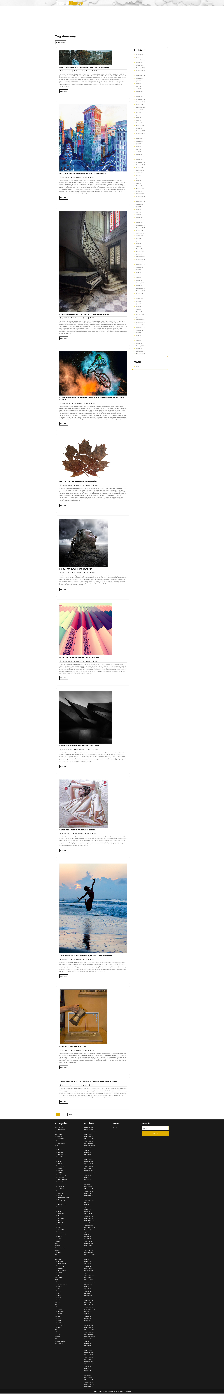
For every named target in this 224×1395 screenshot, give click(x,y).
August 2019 (139, 78)
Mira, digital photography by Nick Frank (79, 657)
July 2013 (138, 270)
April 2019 (138, 89)
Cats (59, 1332)
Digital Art (60, 1168)
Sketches (60, 1216)
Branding (60, 1261)
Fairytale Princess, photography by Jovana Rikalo (84, 67)
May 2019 (138, 86)
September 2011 (140, 327)
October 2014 (139, 230)
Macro (60, 1202)
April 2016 (138, 183)
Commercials (61, 1129)
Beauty (58, 1241)
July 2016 (138, 175)
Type (59, 1275)
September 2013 (140, 264)
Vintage (60, 1236)
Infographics (61, 1182)
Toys (57, 1339)
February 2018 (140, 125)
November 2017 (140, 133)
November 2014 (140, 228)
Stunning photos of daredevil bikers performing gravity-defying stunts (91, 399)
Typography (61, 1232)
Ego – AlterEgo (60, 42)
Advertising (59, 1127)
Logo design (61, 1266)
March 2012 (139, 312)
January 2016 (139, 191)
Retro (59, 1211)
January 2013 (139, 285)
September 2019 (140, 75)
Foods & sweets (62, 1284)
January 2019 (139, 96)
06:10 (91, 318)
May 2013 (138, 275)
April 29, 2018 (65, 318)
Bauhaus (60, 1152)
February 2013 (140, 283)
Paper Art (60, 1195)
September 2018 (140, 107)
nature (59, 1293)
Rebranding (61, 1272)
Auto (59, 1282)
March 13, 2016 (65, 403)
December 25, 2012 (66, 661)
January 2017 (139, 159)
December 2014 (140, 225)
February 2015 (140, 220)
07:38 (94, 749)
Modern (60, 1191)
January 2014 (139, 254)
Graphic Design (62, 1175)
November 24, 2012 (66, 749)
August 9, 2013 (65, 573)
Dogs (59, 1334)
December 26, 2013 (66, 485)
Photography (61, 1200)
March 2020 (139, 62)
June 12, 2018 (65, 177)
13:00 (94, 485)
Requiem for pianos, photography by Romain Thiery (84, 314)
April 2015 (138, 214)
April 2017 (138, 152)
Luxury (59, 1291)
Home (87, 1370)
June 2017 (138, 146)
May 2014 (138, 243)
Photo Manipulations (63, 1197)
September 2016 (140, 170)
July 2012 (138, 301)
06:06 (91, 177)
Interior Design (62, 1143)
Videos (60, 1327)
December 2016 (140, 162)
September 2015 (140, 201)
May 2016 (138, 180)
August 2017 (139, 141)
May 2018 (138, 117)
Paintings (60, 1193)
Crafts (58, 1245)
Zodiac (59, 1300)
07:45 (94, 71)
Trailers (60, 1313)
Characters (61, 1159)
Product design (62, 1270)
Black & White (61, 1154)
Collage (60, 1163)
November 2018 (140, 102)
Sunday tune (61, 1325)
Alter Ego (59, 1132)
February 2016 (140, 188)
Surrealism (61, 1225)
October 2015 (139, 199)
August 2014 (139, 235)
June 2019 (138, 83)
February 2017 (140, 157)
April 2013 (138, 277)
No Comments (77, 71)
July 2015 (138, 207)
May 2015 (138, 212)
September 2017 (140, 138)
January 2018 (139, 128)
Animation (59, 1134)
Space (58, 1336)
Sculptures (61, 1213)
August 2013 (139, 267)
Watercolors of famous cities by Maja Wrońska (83, 174)
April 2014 (138, 246)
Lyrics (59, 1322)
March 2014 (139, 249)
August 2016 (139, 172)
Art (57, 1145)
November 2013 (140, 259)
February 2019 (140, 94)
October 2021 (139, 57)
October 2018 (139, 104)
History (60, 1286)
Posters (60, 1309)
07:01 (92, 403)
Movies (58, 1305)
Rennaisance (61, 1209)
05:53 (91, 1050)
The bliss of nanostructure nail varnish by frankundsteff (88, 1081)
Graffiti (60, 1172)
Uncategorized (60, 1341)
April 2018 (138, 120)
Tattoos (60, 1227)
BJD (57, 1243)
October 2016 (139, 167)
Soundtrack (61, 1311)
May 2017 (138, 149)
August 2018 (139, 110)
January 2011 (139, 348)
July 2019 (138, 81)
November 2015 (140, 196)
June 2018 (138, 115)
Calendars (61, 1157)
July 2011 (138, 333)
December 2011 (140, 319)
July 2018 (138, 112)
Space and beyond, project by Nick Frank (79, 746)
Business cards (62, 1263)
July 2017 (138, 144)
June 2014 (138, 241)
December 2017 (140, 131)
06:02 (91, 959)
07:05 (93, 833)
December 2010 (140, 351)
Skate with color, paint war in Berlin (77, 830)
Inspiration (89, 1389)
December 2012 (140, 288)
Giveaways (59, 1257)
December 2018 (140, 99)
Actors (59, 1307)
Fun (57, 1255)
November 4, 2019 (66, 71)
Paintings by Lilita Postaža (72, 1046)
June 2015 (138, 209)
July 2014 (138, 238)
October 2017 (139, 136)
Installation (59, 1277)
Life (57, 1280)
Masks (58, 1302)
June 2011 (138, 335)
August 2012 (139, 298)
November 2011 (140, 322)
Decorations (61, 1138)
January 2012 (139, 317)
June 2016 (138, 178)
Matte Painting (62, 1184)
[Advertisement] (111, 19)
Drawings (60, 1170)
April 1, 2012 (64, 1085)
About (87, 1374)
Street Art (60, 1222)
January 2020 (139, 65)
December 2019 (140, 68)
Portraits (60, 1207)
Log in (137, 366)
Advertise (88, 1379)
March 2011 (139, 343)
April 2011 (138, 340)
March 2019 (139, 91)
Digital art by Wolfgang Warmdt (75, 569)
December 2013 (140, 256)
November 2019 (140, 70)
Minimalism (61, 1186)
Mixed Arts (61, 1188)
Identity (58, 1259)
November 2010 (140, 353)
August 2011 (139, 330)
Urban (59, 1297)
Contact (88, 1384)
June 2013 (138, 272)
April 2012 (138, 309)
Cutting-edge (61, 1166)
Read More (63, 91)
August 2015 (139, 204)
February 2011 (140, 346)
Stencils (60, 1220)
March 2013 (139, 280)
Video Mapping (62, 1234)
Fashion (58, 1250)
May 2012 (138, 306)
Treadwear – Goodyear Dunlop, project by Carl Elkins (85, 955)
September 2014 (140, 233)
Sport (59, 1295)
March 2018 (139, 123)
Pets (57, 1330)
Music (58, 1316)
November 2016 (140, 165)
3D (58, 1147)
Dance (59, 1318)
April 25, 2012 (65, 1050)
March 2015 (139, 217)
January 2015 (139, 222)
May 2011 (138, 338)
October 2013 (139, 262)
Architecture (59, 1136)
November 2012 (140, 291)
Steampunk (61, 1218)
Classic (60, 1161)
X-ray (59, 1238)
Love (59, 1288)
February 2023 (140, 54)
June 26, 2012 (65, 959)
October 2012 (139, 293)
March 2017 (139, 154)
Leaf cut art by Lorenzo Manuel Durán (78, 481)
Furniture (60, 1141)
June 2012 (138, 304)
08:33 (94, 661)
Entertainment (60, 1248)
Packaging (60, 1268)
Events (59, 1320)
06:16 (91, 1085)
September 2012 (140, 296)
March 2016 (139, 186)
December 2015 (140, 193)
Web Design (59, 1343)
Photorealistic (61, 1204)
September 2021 (140, 60)
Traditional (61, 1229)
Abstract (60, 1150)
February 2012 (140, 314)
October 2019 (139, 73)
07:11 (92, 572)
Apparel (60, 1252)
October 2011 (139, 325)
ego (87, 71)
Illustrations (61, 1177)
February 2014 (140, 251)
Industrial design (62, 1179)
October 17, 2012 (66, 833)
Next (70, 1114)
